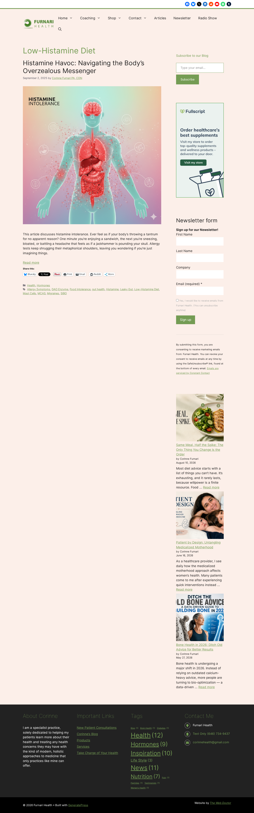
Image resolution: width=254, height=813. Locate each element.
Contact (135, 18)
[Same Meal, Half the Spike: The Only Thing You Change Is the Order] (200, 418)
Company (183, 267)
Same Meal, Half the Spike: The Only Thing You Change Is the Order (199, 449)
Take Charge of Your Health (97, 753)
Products (83, 740)
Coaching (87, 18)
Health (31, 285)
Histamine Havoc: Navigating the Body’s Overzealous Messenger (83, 67)
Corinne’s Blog (87, 734)
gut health (98, 289)
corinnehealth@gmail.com (211, 742)
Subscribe (187, 79)
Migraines (53, 293)
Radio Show (207, 18)
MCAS (42, 293)
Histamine (112, 289)
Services (83, 746)
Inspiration (152, 753)
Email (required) (189, 284)
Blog (134, 728)
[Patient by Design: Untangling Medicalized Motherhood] (200, 515)
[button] (59, 29)
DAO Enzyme (60, 289)
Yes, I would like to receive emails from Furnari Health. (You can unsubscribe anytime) (199, 305)
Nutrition (145, 776)
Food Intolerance (80, 289)
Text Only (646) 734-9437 (211, 733)
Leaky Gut (126, 289)
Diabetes (163, 728)
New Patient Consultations (97, 728)
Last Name (184, 251)
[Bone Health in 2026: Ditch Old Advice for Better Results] (200, 618)
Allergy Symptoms (38, 289)
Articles (160, 18)
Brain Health (147, 728)
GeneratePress (78, 805)
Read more (31, 262)
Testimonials (152, 783)
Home (62, 18)
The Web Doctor (220, 803)
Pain (165, 777)
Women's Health (140, 788)
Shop (112, 18)
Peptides (137, 783)
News (145, 767)
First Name (184, 234)
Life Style (141, 760)
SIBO (64, 293)
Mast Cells (29, 293)
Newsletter (182, 18)
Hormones (43, 285)
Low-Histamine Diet (146, 289)
